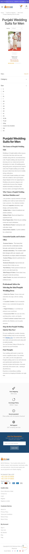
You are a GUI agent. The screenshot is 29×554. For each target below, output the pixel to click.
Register (3, 498)
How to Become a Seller (7, 491)
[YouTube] (20, 550)
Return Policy (4, 519)
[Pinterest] (22, 550)
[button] (20, 7)
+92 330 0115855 (7, 479)
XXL (4, 128)
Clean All (26, 73)
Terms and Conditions (6, 514)
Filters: (2, 74)
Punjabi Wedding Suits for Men (11, 14)
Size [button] (2, 85)
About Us (3, 509)
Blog (2, 535)
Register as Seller (5, 501)
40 (3, 111)
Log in (2, 496)
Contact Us (4, 493)
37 (3, 103)
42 (3, 116)
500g (4, 123)
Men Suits (20, 12)
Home (2, 12)
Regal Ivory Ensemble (14, 57)
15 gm (4, 120)
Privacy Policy (4, 512)
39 (3, 108)
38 (3, 106)
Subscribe (14, 448)
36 (3, 101)
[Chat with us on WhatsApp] (24, 547)
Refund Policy (4, 516)
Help (2, 537)
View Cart (3, 530)
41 (3, 113)
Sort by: (8, 28)
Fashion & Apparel (10, 12)
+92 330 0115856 (7, 476)
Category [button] (4, 79)
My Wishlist (4, 532)
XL (3, 96)
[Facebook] (12, 550)
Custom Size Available (9, 125)
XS (3, 130)
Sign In (2, 527)
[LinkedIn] (17, 550)
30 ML (4, 118)
